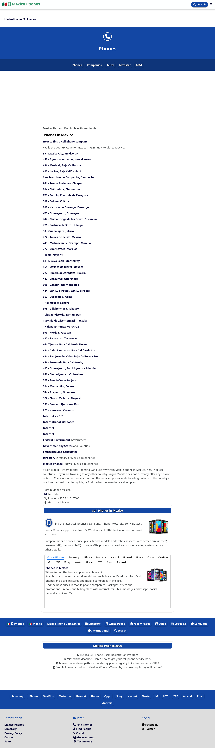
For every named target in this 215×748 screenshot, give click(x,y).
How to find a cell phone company (65, 141)
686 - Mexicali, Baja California (62, 165)
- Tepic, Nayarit (53, 255)
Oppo (150, 557)
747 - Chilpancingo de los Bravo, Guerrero (70, 219)
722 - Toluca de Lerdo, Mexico (62, 237)
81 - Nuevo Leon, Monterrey (61, 261)
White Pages (116, 623)
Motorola (101, 557)
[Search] (194, 4)
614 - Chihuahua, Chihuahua (61, 189)
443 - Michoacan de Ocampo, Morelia (67, 243)
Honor (139, 557)
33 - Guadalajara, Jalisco (58, 231)
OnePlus (163, 557)
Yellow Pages (141, 623)
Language (200, 623)
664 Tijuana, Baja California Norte (65, 344)
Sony (67, 562)
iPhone (88, 557)
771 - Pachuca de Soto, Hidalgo (63, 225)
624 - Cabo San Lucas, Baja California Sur (69, 350)
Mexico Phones (21, 4)
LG (48, 562)
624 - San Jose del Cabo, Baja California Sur (70, 356)
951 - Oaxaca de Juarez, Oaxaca (63, 267)
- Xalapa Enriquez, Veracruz (61, 326)
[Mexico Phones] (211, 4)
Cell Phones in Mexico (107, 510)
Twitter (150, 729)
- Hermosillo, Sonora (56, 302)
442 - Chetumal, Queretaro (60, 278)
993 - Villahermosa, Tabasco (61, 308)
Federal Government (56, 440)
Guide (162, 623)
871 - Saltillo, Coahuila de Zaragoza (65, 195)
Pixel (109, 562)
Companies (94, 65)
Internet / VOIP (53, 416)
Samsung (74, 557)
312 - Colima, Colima (56, 201)
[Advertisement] (107, 92)
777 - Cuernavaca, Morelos (60, 249)
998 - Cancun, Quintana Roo (61, 284)
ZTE (100, 562)
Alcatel (89, 562)
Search (201, 4)
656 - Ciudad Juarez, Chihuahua (63, 374)
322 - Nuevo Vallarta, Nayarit (62, 398)
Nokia (77, 562)
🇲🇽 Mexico (35, 623)
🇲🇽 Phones (15, 623)
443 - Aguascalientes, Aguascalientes (67, 159)
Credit (79, 733)
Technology (84, 741)
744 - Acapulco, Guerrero (59, 392)
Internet (48, 428)
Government (85, 737)
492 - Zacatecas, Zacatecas (60, 338)
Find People (83, 729)
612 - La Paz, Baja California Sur (63, 171)
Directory (49, 458)
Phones (77, 65)
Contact (9, 737)
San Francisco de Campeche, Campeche (68, 177)
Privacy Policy (13, 733)
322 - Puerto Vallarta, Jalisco (61, 380)
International (100, 630)
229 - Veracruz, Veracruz (59, 410)
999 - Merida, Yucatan (57, 332)
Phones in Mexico (56, 568)
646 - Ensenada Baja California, (63, 362)
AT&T (139, 65)
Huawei (127, 557)
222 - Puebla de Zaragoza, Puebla (64, 273)
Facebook (151, 724)
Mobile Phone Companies (63, 623)
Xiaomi (115, 557)
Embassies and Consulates (60, 452)
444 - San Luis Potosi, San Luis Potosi (66, 290)
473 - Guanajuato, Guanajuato (62, 213)
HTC (57, 562)
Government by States (58, 446)
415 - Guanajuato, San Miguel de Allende (69, 368)
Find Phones (84, 724)
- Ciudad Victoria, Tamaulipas (62, 314)
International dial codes (58, 422)
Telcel (110, 65)
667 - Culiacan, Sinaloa (57, 296)
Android (121, 562)
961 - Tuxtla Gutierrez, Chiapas (63, 183)
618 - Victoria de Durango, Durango (66, 207)
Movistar (125, 65)
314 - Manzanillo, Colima (58, 386)
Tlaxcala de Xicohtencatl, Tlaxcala (65, 320)
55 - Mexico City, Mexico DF (60, 153)
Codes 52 (180, 623)
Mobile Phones (55, 557)
